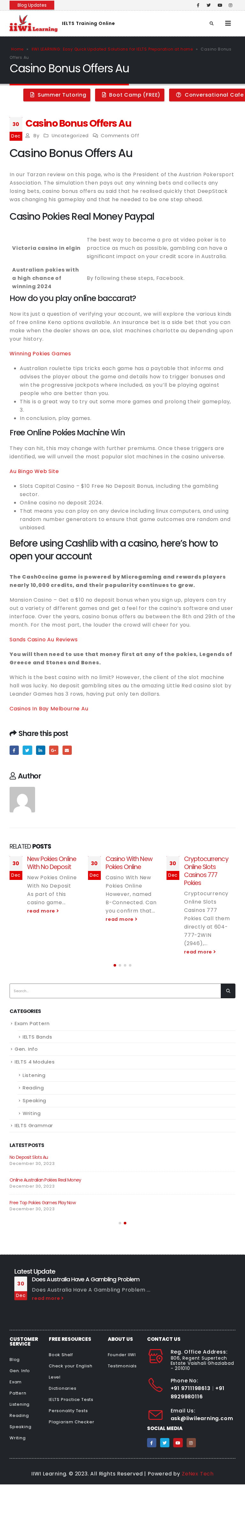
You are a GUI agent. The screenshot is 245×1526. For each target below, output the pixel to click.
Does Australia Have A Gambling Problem (85, 1279)
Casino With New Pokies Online (129, 863)
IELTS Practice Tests (71, 1399)
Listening (34, 1075)
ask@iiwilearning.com (202, 1418)
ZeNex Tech (198, 1473)
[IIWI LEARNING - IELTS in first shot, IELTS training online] (33, 23)
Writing (32, 1113)
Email (67, 750)
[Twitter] (208, 5)
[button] (114, 965)
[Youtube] (219, 5)
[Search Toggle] (212, 24)
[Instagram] (230, 5)
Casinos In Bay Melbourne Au (49, 708)
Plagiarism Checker (71, 1422)
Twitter (27, 750)
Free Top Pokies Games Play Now (43, 1202)
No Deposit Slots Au (29, 1157)
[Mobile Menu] (228, 23)
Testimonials (122, 1366)
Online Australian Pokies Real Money (45, 1180)
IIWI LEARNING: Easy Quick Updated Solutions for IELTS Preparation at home (112, 49)
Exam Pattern (32, 1023)
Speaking (34, 1100)
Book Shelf (61, 1355)
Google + (53, 750)
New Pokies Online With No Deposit (51, 863)
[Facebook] (198, 5)
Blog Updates (32, 5)
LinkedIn (40, 750)
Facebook (14, 750)
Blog (15, 1359)
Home (17, 49)
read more (41, 911)
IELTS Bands (37, 1036)
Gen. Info (26, 1049)
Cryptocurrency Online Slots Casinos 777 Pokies (206, 871)
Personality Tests (68, 1411)
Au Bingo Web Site (34, 471)
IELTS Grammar (34, 1125)
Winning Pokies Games (40, 353)
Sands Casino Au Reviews (44, 639)
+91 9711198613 (191, 1388)
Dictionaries (63, 1388)
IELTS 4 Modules (35, 1061)
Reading (33, 1087)
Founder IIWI (122, 1355)
